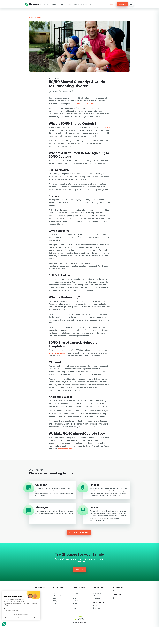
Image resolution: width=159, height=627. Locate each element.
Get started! (122, 4)
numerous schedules (57, 353)
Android (97, 608)
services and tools (65, 449)
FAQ (94, 595)
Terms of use (97, 590)
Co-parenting (54, 91)
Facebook (117, 598)
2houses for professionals (83, 4)
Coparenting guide (118, 590)
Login (111, 4)
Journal (75, 606)
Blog (54, 603)
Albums (75, 603)
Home (46, 4)
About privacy (97, 593)
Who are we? (57, 595)
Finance (75, 595)
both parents (105, 127)
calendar (75, 593)
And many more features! (78, 532)
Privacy (61, 4)
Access (75, 608)
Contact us (56, 606)
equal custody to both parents (82, 104)
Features (54, 4)
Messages (76, 590)
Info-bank (76, 598)
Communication (66, 91)
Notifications (76, 601)
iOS (96, 605)
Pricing (69, 4)
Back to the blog (36, 18)
